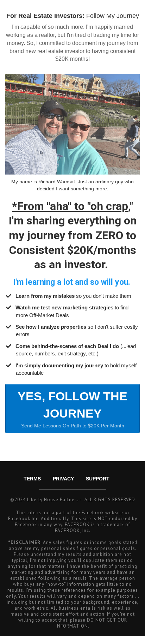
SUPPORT (97, 478)
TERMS (32, 478)
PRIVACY (63, 478)
